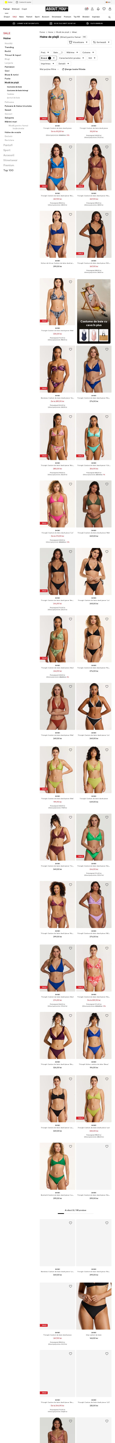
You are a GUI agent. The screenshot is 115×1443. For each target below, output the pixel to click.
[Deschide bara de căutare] (108, 17)
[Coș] (110, 9)
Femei (6, 9)
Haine (50, 32)
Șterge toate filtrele (75, 69)
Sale (55, 52)
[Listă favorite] (104, 9)
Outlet (10, 2)
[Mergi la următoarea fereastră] (108, 1228)
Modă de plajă (62, 32)
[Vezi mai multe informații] (57, 137)
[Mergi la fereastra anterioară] (93, 1228)
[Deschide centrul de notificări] (98, 9)
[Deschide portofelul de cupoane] (86, 9)
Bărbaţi (15, 9)
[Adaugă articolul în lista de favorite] (70, 79)
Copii (24, 9)
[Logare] (92, 9)
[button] (79, 42)
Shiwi (74, 32)
